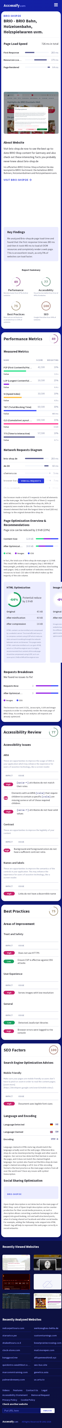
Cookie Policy (28, 1399)
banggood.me (9, 1357)
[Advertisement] (31, 82)
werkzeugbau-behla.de (46, 1328)
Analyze (47, 1410)
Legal (44, 1390)
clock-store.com (11, 1350)
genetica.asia (41, 1372)
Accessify (14, 5)
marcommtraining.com (15, 1372)
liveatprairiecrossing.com (47, 1342)
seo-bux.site (40, 1364)
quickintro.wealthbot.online (16, 1364)
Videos (5, 1390)
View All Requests (31, 481)
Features (17, 1390)
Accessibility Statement (15, 1394)
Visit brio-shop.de (16, 180)
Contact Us (32, 1390)
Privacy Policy (9, 1399)
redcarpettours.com (13, 1328)
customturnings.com (45, 1335)
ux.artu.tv (39, 1379)
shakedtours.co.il (11, 1342)
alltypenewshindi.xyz (45, 1357)
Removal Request (40, 1394)
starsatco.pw (9, 1335)
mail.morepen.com (44, 1350)
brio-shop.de (12, 16)
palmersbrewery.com (13, 1379)
